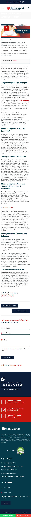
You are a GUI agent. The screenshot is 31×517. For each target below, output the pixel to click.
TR (24, 2)
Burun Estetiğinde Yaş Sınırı (8, 463)
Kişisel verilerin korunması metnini (13, 349)
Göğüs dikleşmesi (24, 100)
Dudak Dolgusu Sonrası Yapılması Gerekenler (12, 477)
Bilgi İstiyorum (8, 515)
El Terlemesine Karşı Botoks (8, 473)
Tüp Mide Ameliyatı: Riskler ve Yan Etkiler (12, 466)
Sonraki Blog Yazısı (20, 311)
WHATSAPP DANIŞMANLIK (11, 389)
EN (21, 2)
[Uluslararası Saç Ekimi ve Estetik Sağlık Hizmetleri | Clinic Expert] (15, 8)
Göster (14, 60)
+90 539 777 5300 (24, 515)
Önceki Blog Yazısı (10, 306)
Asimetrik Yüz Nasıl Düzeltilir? (9, 470)
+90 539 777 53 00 (15, 365)
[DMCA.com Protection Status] (20, 451)
